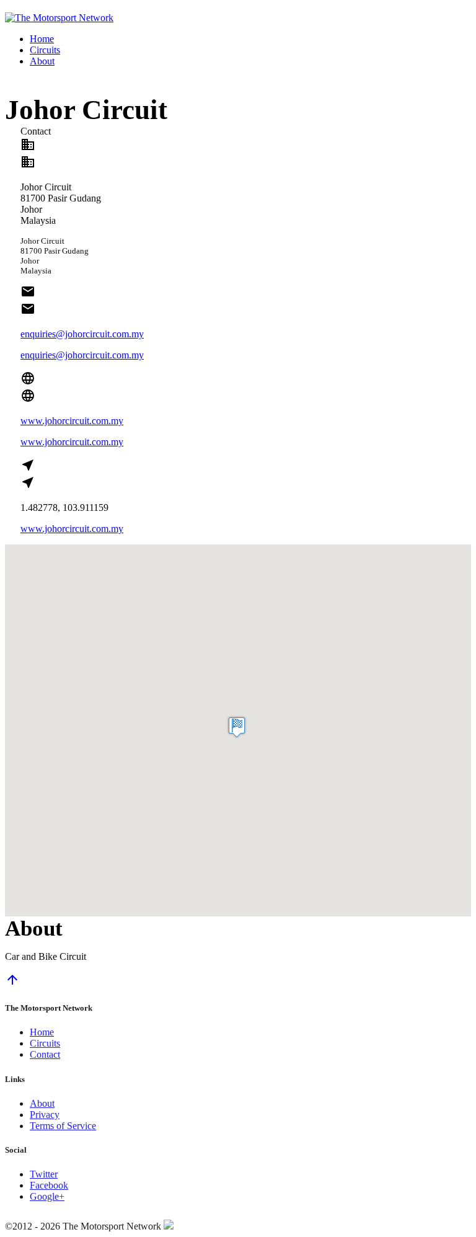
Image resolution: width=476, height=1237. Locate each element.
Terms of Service (63, 1125)
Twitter (44, 1174)
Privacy (45, 1114)
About (42, 61)
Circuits (45, 50)
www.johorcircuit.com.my (71, 420)
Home (42, 38)
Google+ (47, 1196)
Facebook (49, 1185)
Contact (45, 1054)
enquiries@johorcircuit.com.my (82, 334)
